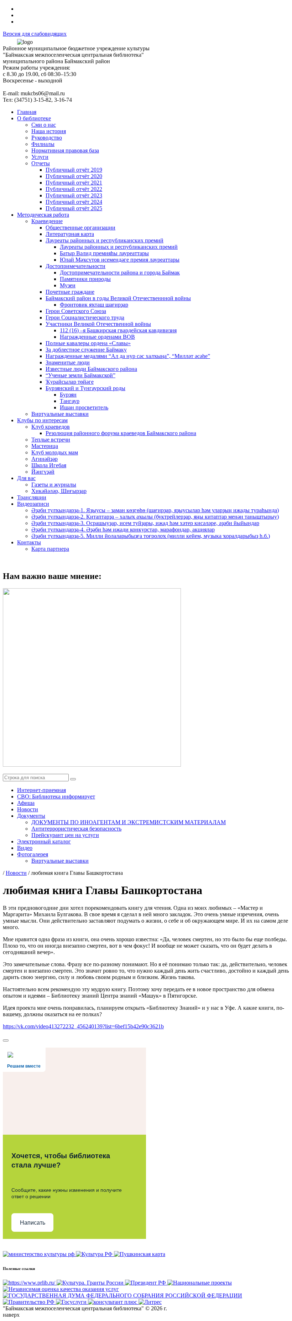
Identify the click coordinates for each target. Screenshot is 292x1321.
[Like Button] (6, 1040)
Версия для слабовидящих (35, 34)
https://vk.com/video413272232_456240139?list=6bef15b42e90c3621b (83, 1026)
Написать (32, 1223)
